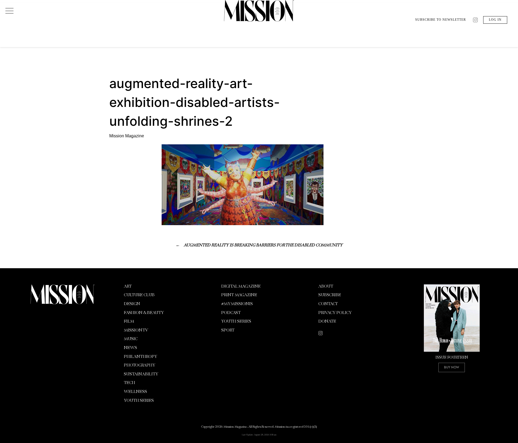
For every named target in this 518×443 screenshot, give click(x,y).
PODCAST (231, 313)
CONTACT (328, 304)
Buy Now (451, 367)
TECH (129, 383)
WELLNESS (135, 392)
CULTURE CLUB (139, 295)
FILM (129, 322)
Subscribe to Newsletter (440, 20)
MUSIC (131, 339)
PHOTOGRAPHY (139, 365)
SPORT (227, 330)
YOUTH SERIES (139, 401)
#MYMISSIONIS (237, 304)
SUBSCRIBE (329, 295)
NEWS (130, 348)
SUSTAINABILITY (141, 374)
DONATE (327, 322)
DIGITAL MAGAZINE (241, 286)
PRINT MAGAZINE (239, 295)
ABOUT (325, 286)
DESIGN (132, 304)
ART (128, 286)
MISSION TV (136, 330)
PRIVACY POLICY (335, 313)
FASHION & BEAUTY (144, 313)
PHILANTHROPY (140, 357)
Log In (495, 20)
